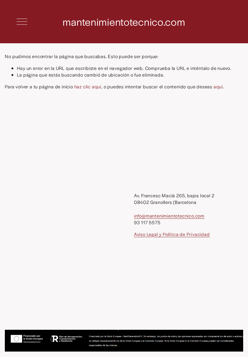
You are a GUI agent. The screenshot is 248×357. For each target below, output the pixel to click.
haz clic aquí (87, 86)
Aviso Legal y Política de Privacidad (172, 234)
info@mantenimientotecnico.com (169, 215)
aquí (218, 86)
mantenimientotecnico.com (124, 21)
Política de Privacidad (80, 320)
